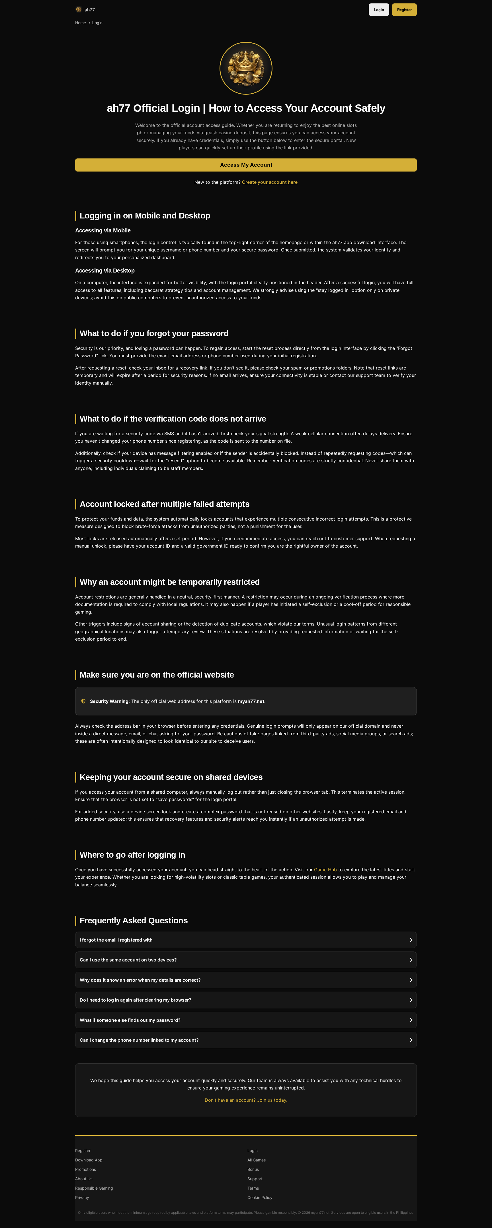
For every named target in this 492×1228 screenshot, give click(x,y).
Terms (253, 1188)
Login (379, 10)
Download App (88, 1159)
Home (80, 22)
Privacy (82, 1197)
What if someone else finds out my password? (130, 1020)
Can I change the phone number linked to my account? (139, 1040)
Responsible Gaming (94, 1188)
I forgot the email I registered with (116, 940)
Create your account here (270, 182)
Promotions (85, 1169)
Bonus (253, 1169)
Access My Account (246, 165)
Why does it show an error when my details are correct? (140, 980)
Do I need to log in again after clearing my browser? (135, 1000)
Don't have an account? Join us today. (246, 1100)
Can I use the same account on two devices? (128, 960)
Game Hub (325, 869)
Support (255, 1178)
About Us (83, 1178)
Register (404, 10)
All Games (256, 1159)
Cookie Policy (259, 1197)
